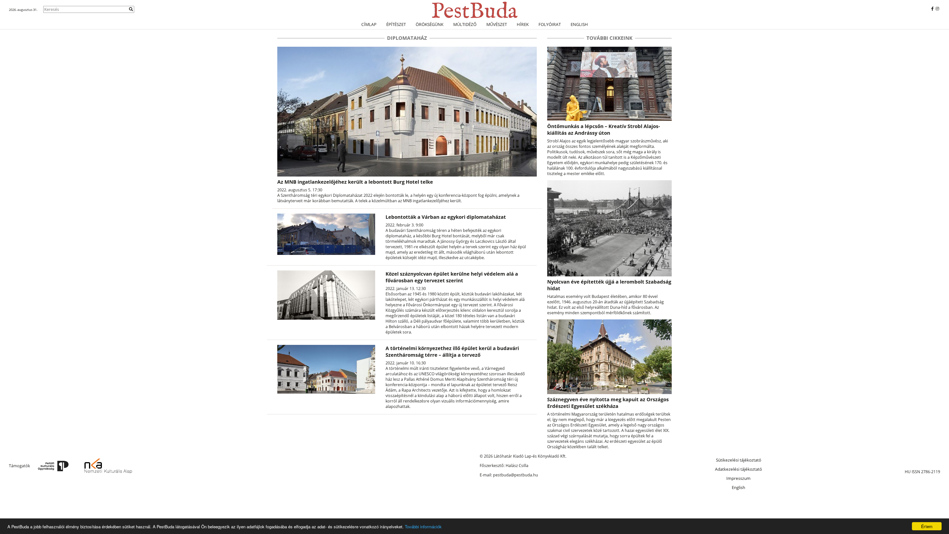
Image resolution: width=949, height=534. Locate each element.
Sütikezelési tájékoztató (738, 460)
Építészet (396, 24)
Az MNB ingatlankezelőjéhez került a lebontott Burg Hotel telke (355, 181)
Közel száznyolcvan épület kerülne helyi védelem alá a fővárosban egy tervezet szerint (452, 277)
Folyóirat (550, 24)
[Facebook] (932, 8)
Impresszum (738, 478)
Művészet (496, 24)
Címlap (368, 24)
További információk (423, 526)
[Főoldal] (474, 10)
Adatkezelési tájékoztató (738, 469)
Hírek (523, 24)
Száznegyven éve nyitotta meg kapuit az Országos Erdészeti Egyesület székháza (608, 402)
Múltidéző (464, 24)
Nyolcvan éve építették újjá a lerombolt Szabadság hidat (609, 285)
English (579, 24)
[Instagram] (937, 8)
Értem (926, 526)
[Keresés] (131, 9)
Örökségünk (429, 24)
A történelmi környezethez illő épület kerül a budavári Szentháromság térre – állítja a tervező (452, 351)
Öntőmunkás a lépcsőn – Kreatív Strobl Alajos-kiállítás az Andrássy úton (603, 129)
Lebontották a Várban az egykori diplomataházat (446, 217)
